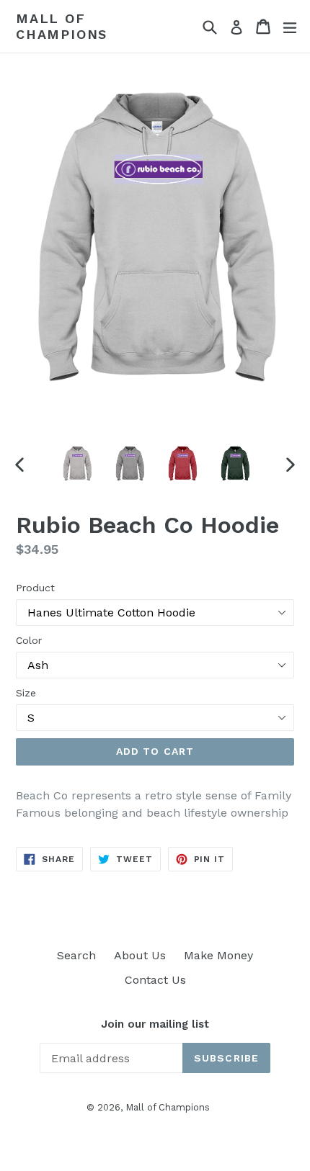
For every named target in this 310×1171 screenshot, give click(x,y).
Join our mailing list (155, 1024)
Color (29, 640)
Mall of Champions (61, 26)
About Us (140, 955)
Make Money (218, 955)
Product (35, 587)
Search (76, 955)
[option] (76, 464)
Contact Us (155, 980)
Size (26, 693)
